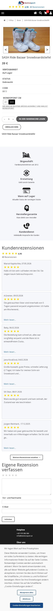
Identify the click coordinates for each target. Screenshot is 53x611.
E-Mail (5, 506)
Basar (19, 20)
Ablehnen (27, 599)
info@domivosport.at (25, 536)
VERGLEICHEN (11, 127)
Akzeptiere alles (26, 592)
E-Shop (11, 20)
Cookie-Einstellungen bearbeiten (26, 605)
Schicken (8, 519)
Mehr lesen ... (10, 319)
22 (5, 102)
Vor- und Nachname (11, 497)
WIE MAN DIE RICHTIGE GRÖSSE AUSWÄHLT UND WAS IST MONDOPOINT (25, 107)
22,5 (12, 102)
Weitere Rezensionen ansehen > (26, 457)
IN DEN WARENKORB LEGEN (32, 119)
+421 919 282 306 (23, 533)
